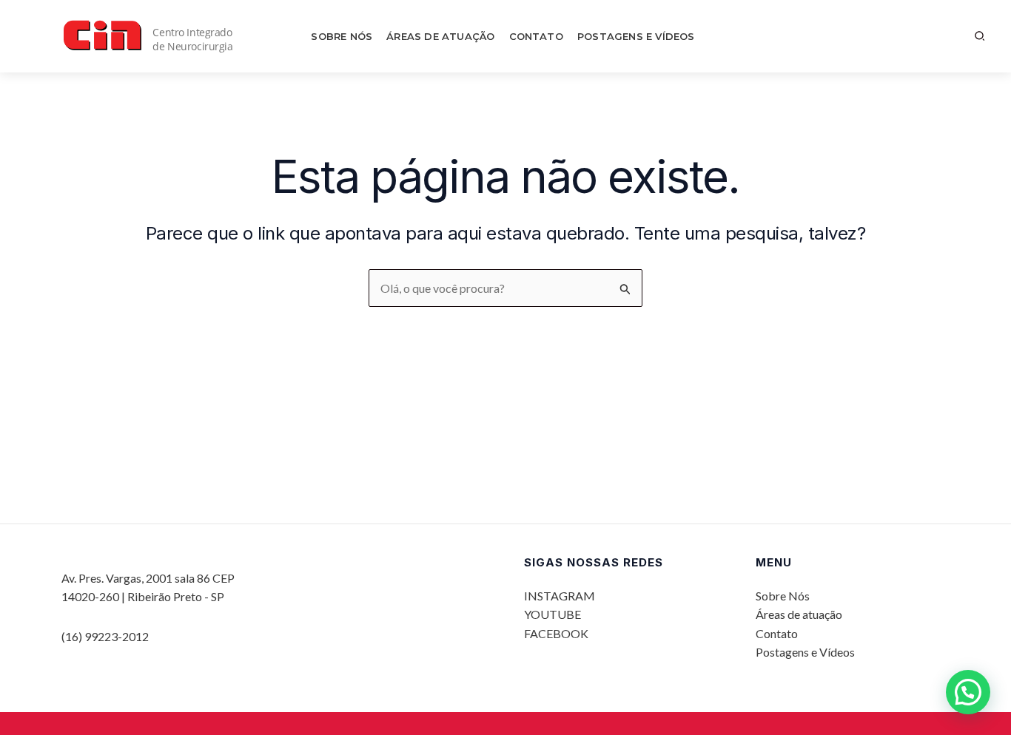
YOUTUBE (552, 614)
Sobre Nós (341, 36)
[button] (980, 36)
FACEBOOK (556, 633)
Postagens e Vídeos (636, 36)
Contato (536, 36)
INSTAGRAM (559, 596)
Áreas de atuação (440, 36)
